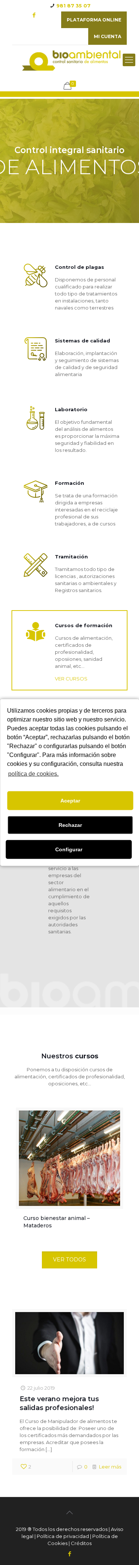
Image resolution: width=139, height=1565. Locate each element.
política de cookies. (33, 774)
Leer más (110, 1467)
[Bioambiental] (69, 60)
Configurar (68, 849)
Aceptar (70, 801)
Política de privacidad (63, 1536)
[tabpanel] (69, 1172)
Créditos (81, 1543)
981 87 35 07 (73, 6)
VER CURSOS (71, 679)
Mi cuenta (107, 36)
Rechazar (70, 825)
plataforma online (94, 20)
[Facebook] (34, 14)
